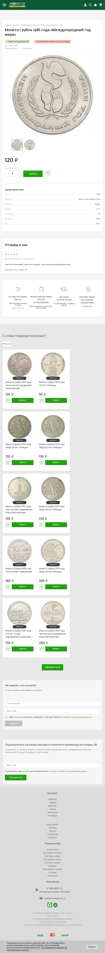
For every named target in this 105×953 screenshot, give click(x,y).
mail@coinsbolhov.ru (54, 898)
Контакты (53, 876)
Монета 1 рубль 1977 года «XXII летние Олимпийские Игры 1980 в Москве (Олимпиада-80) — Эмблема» (19, 510)
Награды (52, 816)
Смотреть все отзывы (14, 270)
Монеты (52, 806)
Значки (52, 831)
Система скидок (52, 856)
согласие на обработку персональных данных (68, 771)
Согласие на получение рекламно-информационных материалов (52, 925)
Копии (52, 809)
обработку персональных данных (78, 717)
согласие (17, 717)
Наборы (53, 828)
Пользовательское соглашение (52, 922)
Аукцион (52, 838)
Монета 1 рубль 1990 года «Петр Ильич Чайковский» (18, 570)
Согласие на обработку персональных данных (53, 919)
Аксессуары (52, 824)
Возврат (52, 866)
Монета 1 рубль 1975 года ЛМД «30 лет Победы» (18, 446)
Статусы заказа (52, 863)
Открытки (52, 834)
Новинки (52, 799)
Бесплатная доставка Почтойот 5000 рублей (41, 299)
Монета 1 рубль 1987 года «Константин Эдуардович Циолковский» (18, 385)
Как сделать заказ (53, 859)
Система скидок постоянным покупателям (87, 300)
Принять (92, 947)
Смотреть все (52, 667)
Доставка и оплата (52, 853)
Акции (52, 803)
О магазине (52, 850)
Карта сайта (52, 916)
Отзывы (53, 873)
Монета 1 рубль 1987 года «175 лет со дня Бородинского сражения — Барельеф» (19, 634)
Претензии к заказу (52, 869)
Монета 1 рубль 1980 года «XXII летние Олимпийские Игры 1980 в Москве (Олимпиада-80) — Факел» (52, 634)
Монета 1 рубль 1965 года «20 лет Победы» (52, 383)
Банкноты (53, 812)
